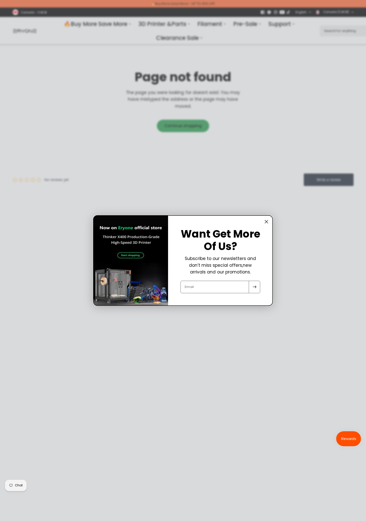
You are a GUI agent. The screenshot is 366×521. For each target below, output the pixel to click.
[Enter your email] (254, 287)
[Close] (266, 221)
